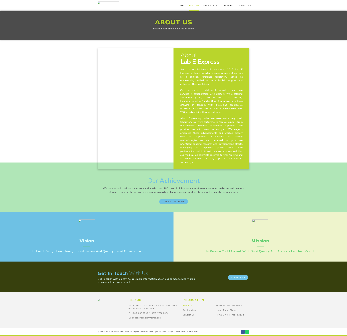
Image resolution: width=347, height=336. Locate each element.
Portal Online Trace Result (230, 315)
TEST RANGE (227, 5)
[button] (173, 201)
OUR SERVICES (210, 5)
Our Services (189, 310)
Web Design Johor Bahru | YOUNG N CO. (180, 331)
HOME (182, 5)
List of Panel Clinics (226, 310)
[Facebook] (243, 332)
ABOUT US (194, 5)
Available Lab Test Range (229, 305)
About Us (187, 305)
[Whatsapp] (247, 332)
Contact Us (188, 315)
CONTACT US (244, 5)
